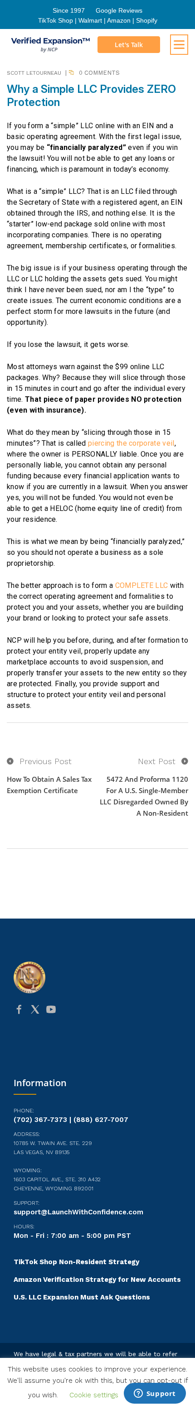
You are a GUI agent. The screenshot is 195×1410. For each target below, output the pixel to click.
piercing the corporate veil (131, 443)
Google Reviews (119, 10)
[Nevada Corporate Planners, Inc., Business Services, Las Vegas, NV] (97, 1044)
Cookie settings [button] (93, 1395)
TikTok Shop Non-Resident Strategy (76, 1262)
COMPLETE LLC (141, 585)
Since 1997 (69, 10)
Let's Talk (129, 44)
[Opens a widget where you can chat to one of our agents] (154, 1394)
